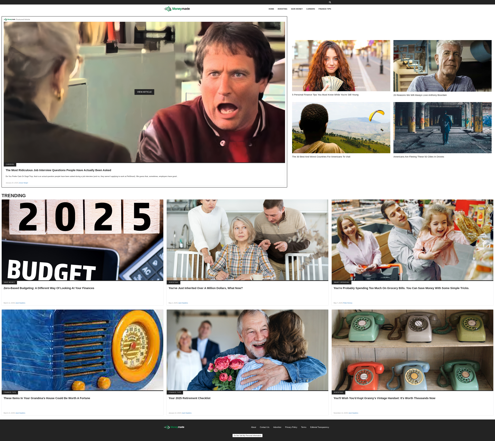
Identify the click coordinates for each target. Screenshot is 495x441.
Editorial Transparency (319, 427)
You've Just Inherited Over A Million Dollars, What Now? (206, 288)
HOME (271, 9)
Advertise (277, 427)
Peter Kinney (347, 303)
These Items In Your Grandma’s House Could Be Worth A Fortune (47, 398)
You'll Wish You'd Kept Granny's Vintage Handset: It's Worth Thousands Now (384, 398)
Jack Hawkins (20, 303)
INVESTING (282, 9)
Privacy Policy (291, 427)
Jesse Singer (23, 183)
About (253, 427)
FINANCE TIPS (325, 9)
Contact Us (264, 427)
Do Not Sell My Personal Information (247, 435)
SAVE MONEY (297, 9)
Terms (303, 427)
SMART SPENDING (341, 282)
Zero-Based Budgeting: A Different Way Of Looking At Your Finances (49, 288)
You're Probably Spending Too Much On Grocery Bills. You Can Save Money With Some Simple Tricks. (401, 288)
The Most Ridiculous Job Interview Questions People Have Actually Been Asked (58, 170)
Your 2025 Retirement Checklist (189, 398)
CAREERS (310, 9)
